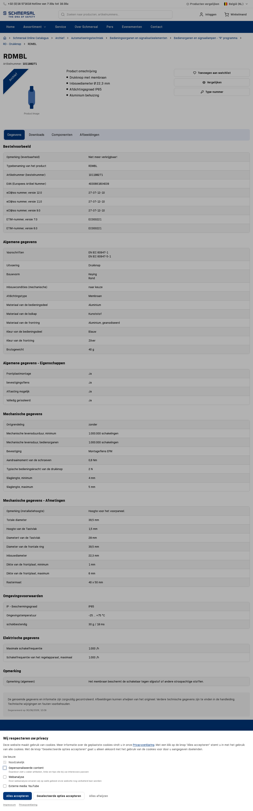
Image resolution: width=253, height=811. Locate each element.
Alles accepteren (17, 796)
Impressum (9, 804)
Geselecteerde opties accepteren (59, 796)
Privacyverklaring (143, 745)
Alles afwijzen (98, 796)
